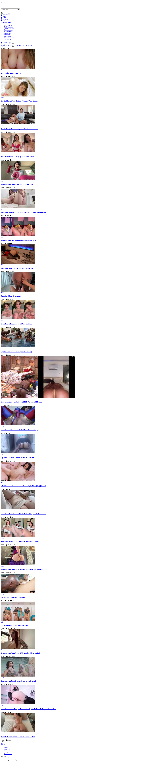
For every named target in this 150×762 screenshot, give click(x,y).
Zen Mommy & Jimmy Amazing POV (14, 625)
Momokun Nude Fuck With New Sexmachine (17, 268)
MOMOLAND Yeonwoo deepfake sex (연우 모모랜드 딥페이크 (23, 486)
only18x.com (7, 39)
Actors (4, 17)
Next (2, 744)
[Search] (18, 9)
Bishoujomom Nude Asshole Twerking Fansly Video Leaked (22, 569)
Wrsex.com (7, 34)
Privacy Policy (8, 749)
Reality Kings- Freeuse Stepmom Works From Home (19, 129)
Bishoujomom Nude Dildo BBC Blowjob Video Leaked (20, 653)
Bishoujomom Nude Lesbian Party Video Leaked (18, 681)
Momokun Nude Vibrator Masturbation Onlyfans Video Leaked (24, 212)
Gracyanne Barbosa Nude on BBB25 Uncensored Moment (21, 402)
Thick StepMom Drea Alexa (11, 296)
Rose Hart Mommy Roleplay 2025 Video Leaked (18, 157)
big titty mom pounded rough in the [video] (16, 352)
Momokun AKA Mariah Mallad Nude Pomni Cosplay (20, 430)
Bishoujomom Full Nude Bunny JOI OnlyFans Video (20, 542)
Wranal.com (7, 33)
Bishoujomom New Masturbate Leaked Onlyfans (18, 240)
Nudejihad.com (8, 27)
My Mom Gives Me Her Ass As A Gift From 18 (17, 458)
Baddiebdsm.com (9, 37)
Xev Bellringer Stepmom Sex (11, 73)
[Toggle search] (2, 13)
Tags (3, 20)
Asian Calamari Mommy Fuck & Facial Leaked (18, 737)
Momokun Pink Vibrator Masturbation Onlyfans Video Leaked (23, 514)
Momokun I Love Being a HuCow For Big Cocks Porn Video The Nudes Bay (28, 709)
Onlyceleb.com (8, 30)
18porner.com (8, 31)
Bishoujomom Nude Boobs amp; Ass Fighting (17, 184)
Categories (5, 19)
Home (4, 16)
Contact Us (7, 752)
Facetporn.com (8, 25)
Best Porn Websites (7, 22)
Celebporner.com (9, 28)
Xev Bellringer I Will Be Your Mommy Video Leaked (19, 101)
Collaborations (6, 42)
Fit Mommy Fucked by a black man (13, 597)
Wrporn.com (7, 36)
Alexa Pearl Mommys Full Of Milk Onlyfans (16, 324)
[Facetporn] (7, 3)
